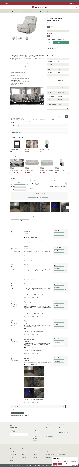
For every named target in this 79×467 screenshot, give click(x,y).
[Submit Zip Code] (66, 116)
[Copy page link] (55, 48)
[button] (72, 7)
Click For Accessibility (49, 436)
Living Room (13, 11)
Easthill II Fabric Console (59, 170)
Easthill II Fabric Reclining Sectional (16, 170)
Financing (34, 428)
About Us (34, 434)
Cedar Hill (59, 449)
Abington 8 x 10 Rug (28, 149)
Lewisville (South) (13, 454)
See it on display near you (52, 46)
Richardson (12, 457)
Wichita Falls (12, 460)
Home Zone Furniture (20, 465)
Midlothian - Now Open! (50, 454)
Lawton (47, 451)
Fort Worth (24, 451)
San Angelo (36, 457)
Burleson (47, 449)
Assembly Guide (35, 432)
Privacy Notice (34, 465)
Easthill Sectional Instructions (54, 108)
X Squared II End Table (14, 149)
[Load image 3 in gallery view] (27, 38)
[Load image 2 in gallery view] (20, 38)
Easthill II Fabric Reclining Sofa (30, 170)
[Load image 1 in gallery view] (13, 38)
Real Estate (35, 438)
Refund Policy (47, 465)
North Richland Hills (61, 454)
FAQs (47, 428)
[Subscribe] (27, 434)
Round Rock (24, 457)
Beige (48, 26)
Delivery (34, 430)
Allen (23, 449)
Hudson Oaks (36, 451)
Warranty (47, 434)
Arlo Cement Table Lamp (44, 149)
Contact (60, 428)
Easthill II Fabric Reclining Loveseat (46, 170)
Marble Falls (24, 454)
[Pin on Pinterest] (53, 48)
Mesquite (35, 454)
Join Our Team (35, 436)
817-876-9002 (61, 430)
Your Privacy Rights (41, 465)
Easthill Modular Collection (23, 11)
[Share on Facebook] (50, 48)
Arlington (35, 449)
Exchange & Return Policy (49, 431)
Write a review (59, 22)
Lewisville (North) (61, 451)
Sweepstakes (35, 440)
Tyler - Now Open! (49, 457)
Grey (52, 26)
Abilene (11, 449)
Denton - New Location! (14, 451)
